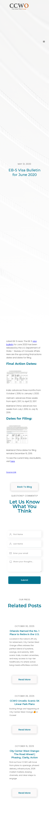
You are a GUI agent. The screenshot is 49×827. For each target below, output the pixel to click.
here (12, 461)
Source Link (11, 472)
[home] (18, 41)
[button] (44, 41)
